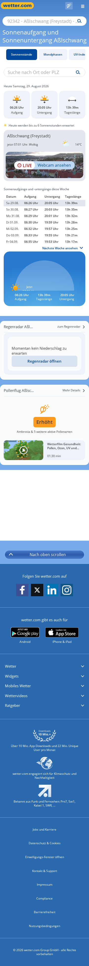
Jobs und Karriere (44, 829)
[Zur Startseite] (20, 5)
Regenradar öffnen (44, 361)
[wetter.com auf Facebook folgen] (22, 590)
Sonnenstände (21, 54)
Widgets (12, 676)
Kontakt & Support (44, 871)
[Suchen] (78, 21)
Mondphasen (53, 54)
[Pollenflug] (69, 5)
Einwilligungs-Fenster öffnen (44, 857)
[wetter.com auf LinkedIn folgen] (52, 590)
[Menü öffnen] (81, 5)
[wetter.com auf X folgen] (37, 591)
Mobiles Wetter (18, 685)
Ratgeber (12, 705)
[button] (44, 666)
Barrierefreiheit (44, 912)
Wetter (10, 666)
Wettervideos (16, 695)
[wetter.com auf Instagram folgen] (67, 590)
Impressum (44, 884)
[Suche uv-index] (76, 72)
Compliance (44, 898)
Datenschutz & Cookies (45, 843)
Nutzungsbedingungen (44, 926)
